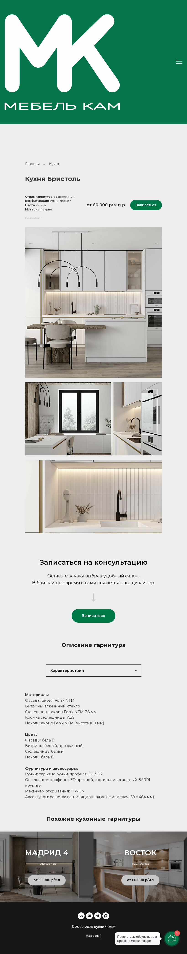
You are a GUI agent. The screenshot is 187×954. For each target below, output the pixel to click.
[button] (146, 205)
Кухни (55, 164)
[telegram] (97, 915)
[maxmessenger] (105, 915)
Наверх (92, 936)
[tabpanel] (93, 745)
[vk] (81, 915)
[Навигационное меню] (179, 27)
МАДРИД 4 (46, 852)
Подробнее (33, 218)
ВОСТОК (140, 852)
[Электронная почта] (89, 915)
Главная (32, 164)
